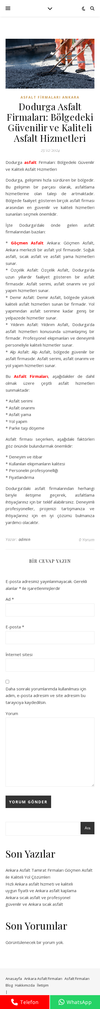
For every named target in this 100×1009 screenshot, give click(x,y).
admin (25, 539)
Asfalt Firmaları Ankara (50, 97)
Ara (87, 828)
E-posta (15, 626)
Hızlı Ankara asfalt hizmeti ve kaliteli (39, 884)
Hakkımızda (25, 985)
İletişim (43, 985)
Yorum (12, 713)
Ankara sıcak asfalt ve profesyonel (38, 897)
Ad (10, 599)
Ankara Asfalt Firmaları (43, 978)
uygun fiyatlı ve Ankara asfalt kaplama (41, 890)
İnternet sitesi (19, 654)
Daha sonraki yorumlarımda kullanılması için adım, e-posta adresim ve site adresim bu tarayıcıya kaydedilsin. (46, 695)
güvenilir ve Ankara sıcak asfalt (34, 904)
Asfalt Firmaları (31, 376)
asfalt (30, 162)
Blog (9, 985)
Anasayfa (14, 978)
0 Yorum (86, 539)
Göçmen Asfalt (27, 243)
